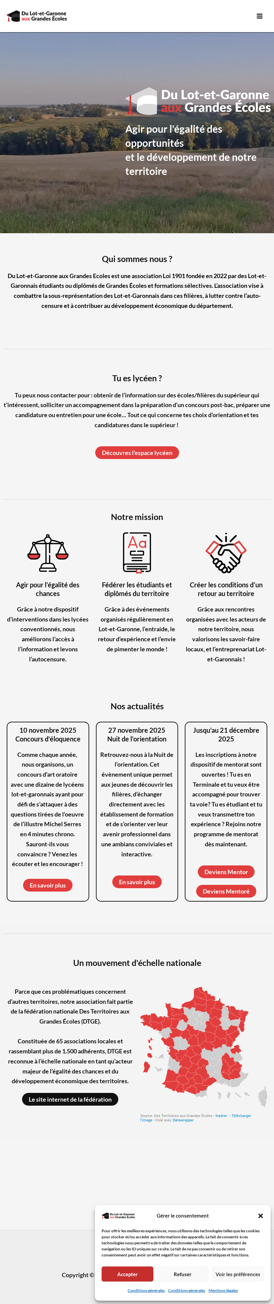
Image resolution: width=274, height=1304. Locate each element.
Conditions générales (146, 1290)
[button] (260, 1216)
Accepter (127, 1274)
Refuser (182, 1274)
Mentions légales (223, 1290)
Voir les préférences (238, 1274)
